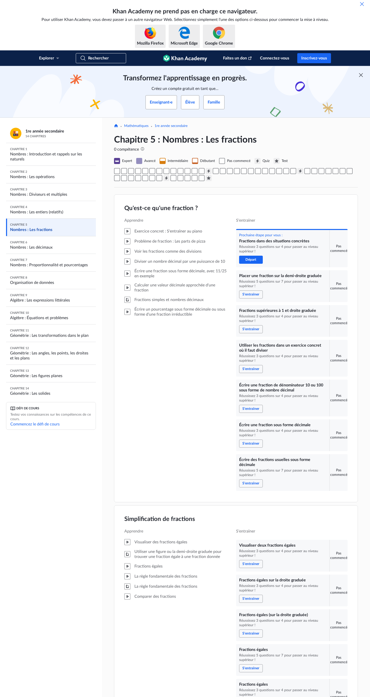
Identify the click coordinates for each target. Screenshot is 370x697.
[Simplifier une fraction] (202, 171)
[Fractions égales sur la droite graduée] (173, 171)
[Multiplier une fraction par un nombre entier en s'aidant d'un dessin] (124, 178)
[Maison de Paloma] (116, 126)
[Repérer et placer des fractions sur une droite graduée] (265, 171)
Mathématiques (136, 126)
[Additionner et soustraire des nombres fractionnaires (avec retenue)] (187, 178)
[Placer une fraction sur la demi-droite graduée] (124, 171)
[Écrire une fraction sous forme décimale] (152, 171)
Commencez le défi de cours (35, 424)
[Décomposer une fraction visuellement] (307, 171)
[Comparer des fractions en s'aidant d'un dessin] (237, 171)
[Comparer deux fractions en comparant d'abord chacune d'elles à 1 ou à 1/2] (272, 171)
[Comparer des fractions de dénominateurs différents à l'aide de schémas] (244, 171)
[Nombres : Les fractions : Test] (209, 178)
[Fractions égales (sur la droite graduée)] (180, 171)
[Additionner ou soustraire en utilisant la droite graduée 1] (328, 171)
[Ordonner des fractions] (286, 171)
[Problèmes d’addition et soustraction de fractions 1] (343, 171)
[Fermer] (362, 4)
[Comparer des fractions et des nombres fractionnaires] (180, 178)
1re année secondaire (171, 126)
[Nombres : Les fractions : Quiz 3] (166, 178)
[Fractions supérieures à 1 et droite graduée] (131, 171)
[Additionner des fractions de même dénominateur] (321, 171)
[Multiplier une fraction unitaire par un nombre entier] (145, 178)
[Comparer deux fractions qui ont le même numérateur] (223, 171)
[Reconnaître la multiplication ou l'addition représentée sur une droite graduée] (138, 178)
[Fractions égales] (187, 171)
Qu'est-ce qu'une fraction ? (161, 208)
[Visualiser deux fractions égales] (166, 171)
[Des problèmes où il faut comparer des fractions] (279, 171)
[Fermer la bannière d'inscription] (361, 75)
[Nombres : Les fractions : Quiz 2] (300, 171)
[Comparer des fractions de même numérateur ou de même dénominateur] (230, 171)
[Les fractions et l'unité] (258, 171)
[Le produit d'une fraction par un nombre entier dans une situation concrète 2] (152, 178)
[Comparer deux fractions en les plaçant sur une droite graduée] (251, 171)
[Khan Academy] (185, 58)
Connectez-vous (274, 58)
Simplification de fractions (159, 519)
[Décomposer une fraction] (314, 171)
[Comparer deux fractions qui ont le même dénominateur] (216, 171)
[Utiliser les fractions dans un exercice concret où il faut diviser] (138, 171)
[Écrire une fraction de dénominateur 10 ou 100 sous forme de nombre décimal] (145, 171)
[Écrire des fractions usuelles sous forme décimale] (159, 171)
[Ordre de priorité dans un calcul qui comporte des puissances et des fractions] (159, 178)
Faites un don (235, 58)
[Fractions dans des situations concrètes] (117, 171)
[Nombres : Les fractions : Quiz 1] (209, 171)
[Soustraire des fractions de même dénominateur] (335, 171)
